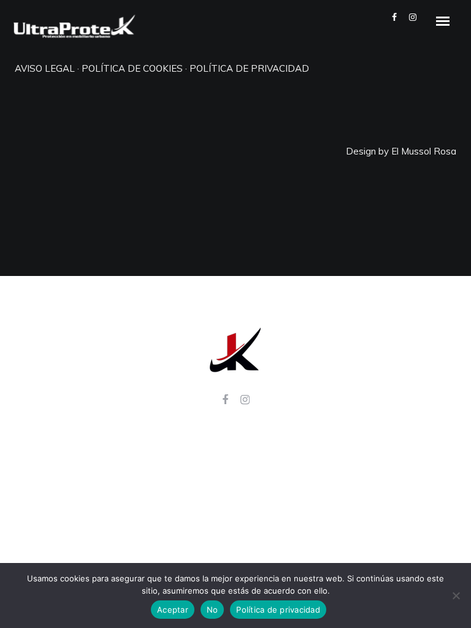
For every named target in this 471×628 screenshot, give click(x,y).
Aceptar (172, 610)
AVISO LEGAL (45, 68)
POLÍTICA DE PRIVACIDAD (249, 68)
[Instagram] (245, 402)
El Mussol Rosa (423, 151)
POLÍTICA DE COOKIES (132, 68)
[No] (456, 595)
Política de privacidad (278, 610)
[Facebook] (225, 402)
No (212, 610)
